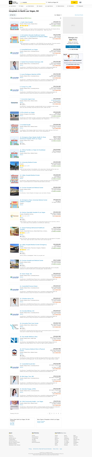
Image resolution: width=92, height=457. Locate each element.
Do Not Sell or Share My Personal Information (42, 448)
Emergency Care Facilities (29, 114)
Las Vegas (12, 422)
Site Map (34, 439)
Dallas (56, 443)
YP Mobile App (35, 438)
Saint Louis (75, 444)
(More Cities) (63, 433)
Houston (65, 436)
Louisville (66, 443)
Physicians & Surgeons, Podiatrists (38, 247)
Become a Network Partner (14, 442)
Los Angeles (66, 442)
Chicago (56, 442)
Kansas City (66, 439)
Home (10, 9)
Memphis (66, 444)
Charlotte (57, 440)
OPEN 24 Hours (27, 18)
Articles (33, 435)
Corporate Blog (12, 439)
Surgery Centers (40, 422)
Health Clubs (33, 338)
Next (60, 413)
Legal (61, 448)
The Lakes (12, 424)
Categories (34, 440)
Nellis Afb (12, 423)
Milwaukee (75, 436)
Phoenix (75, 443)
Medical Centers (27, 23)
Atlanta (56, 435)
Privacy (30, 448)
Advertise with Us (12, 438)
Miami (74, 435)
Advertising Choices (13, 440)
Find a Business (35, 436)
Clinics (32, 140)
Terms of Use (55, 448)
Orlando (75, 440)
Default (58, 15)
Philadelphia (75, 442)
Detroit (65, 435)
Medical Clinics (34, 23)
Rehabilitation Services (28, 214)
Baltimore (57, 438)
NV (13, 9)
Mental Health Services (29, 231)
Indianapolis (66, 438)
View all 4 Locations (57, 100)
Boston (56, 439)
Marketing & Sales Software (14, 444)
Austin (56, 436)
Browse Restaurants (36, 442)
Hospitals (22, 23)
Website (21, 27)
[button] (80, 2)
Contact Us (11, 436)
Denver (56, 444)
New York (75, 438)
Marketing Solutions (13, 443)
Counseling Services (35, 51)
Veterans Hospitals (41, 421)
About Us (11, 435)
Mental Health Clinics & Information (41, 231)
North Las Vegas (19, 9)
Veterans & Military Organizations (31, 38)
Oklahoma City (76, 439)
